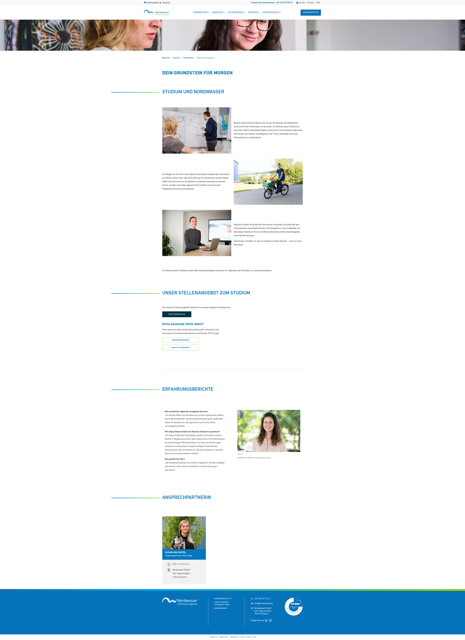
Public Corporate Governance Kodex (222, 603)
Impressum (213, 637)
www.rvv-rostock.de (180, 348)
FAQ (318, 3)
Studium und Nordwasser (205, 58)
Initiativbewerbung (180, 340)
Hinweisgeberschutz (222, 599)
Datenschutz (223, 637)
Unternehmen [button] (235, 13)
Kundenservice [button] (271, 13)
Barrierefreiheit (221, 608)
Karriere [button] (253, 13)
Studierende (188, 58)
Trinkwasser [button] (200, 13)
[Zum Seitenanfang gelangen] (5, 629)
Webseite (166, 58)
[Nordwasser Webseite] (156, 12)
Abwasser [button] (217, 13)
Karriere (176, 58)
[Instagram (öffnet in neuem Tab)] (270, 620)
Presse (310, 3)
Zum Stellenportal (176, 314)
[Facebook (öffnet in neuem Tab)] (266, 620)
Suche (302, 3)
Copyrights (234, 637)
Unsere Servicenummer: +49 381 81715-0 (271, 3)
